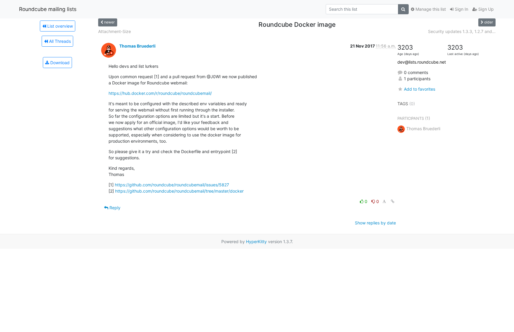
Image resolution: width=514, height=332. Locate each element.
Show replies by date (375, 222)
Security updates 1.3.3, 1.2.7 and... (462, 31)
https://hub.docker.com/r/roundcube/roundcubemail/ (160, 93)
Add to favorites (419, 89)
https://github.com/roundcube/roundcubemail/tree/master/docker (179, 190)
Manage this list (430, 9)
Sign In (461, 9)
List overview (59, 26)
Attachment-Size (114, 31)
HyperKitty (256, 241)
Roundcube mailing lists (47, 9)
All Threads (59, 41)
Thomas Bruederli (137, 45)
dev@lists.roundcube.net (421, 61)
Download (59, 62)
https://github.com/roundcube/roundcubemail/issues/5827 (172, 184)
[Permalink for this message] (392, 201)
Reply (114, 207)
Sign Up (485, 9)
